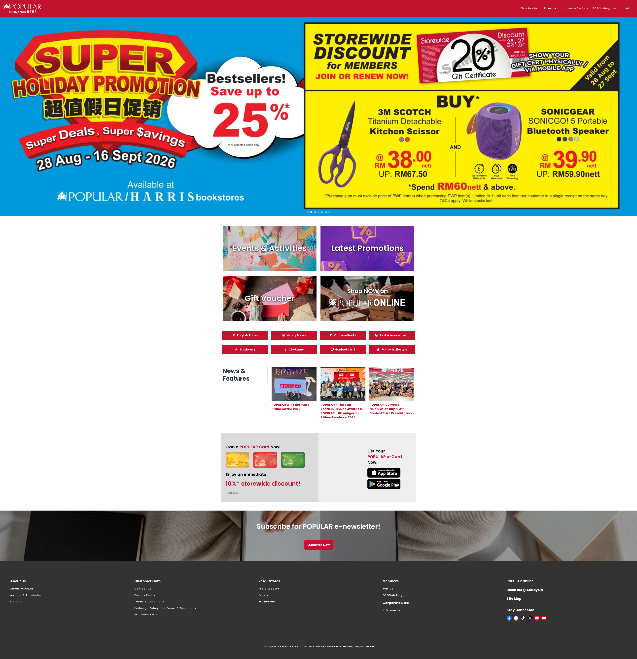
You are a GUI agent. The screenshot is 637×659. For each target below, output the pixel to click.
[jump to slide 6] (326, 212)
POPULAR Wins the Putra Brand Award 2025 (291, 407)
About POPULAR (21, 588)
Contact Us (142, 588)
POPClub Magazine (396, 595)
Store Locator (268, 588)
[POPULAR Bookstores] (22, 8)
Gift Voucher (392, 610)
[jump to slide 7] (329, 212)
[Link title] (294, 384)
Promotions (267, 601)
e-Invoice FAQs (145, 614)
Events (263, 595)
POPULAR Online (520, 581)
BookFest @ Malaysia (525, 590)
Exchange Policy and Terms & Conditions (165, 608)
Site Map (514, 598)
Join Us (388, 588)
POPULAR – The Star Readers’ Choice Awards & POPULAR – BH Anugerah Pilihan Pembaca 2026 (341, 411)
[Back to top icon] (621, 652)
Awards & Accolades (26, 595)
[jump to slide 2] (311, 212)
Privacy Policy (144, 595)
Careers (16, 601)
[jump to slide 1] (308, 212)
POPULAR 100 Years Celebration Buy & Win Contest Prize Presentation (390, 409)
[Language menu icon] (628, 8)
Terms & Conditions (149, 601)
